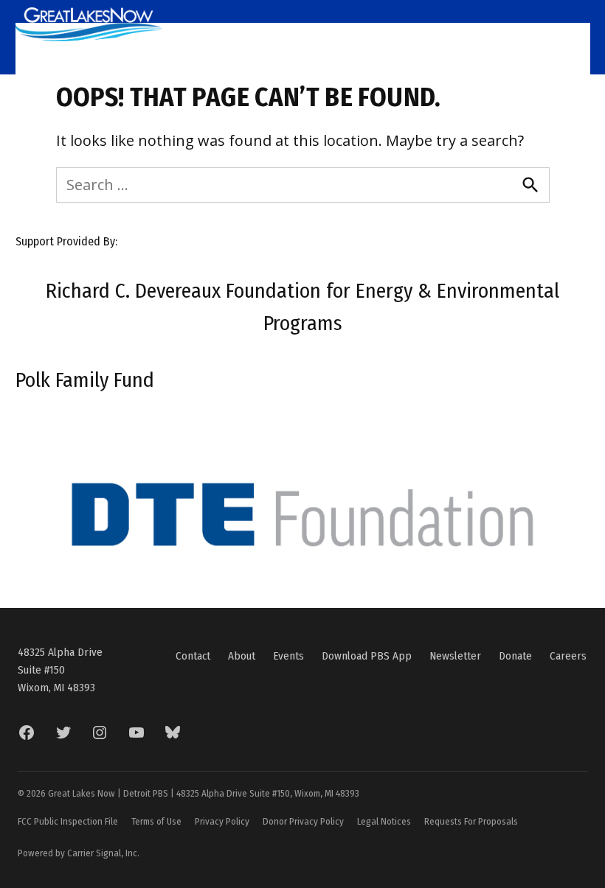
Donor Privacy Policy (303, 821)
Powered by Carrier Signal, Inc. (78, 853)
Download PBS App (367, 655)
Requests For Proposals (471, 821)
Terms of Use (156, 821)
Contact (193, 655)
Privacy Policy (222, 821)
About (241, 655)
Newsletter (455, 655)
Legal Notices (384, 821)
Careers (568, 655)
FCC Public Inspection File (68, 821)
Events (288, 655)
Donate (515, 655)
